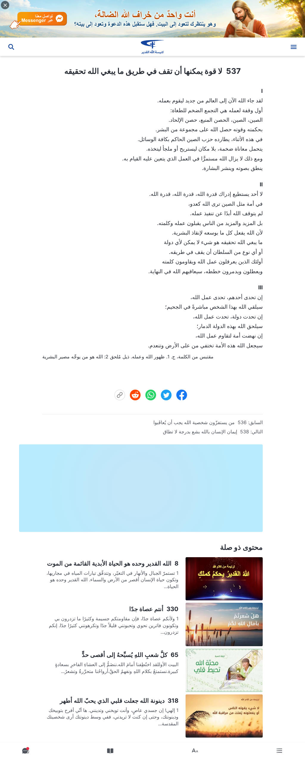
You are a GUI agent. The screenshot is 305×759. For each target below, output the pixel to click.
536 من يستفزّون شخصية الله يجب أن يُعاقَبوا (200, 422)
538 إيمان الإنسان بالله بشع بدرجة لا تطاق (206, 432)
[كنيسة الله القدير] (152, 47)
